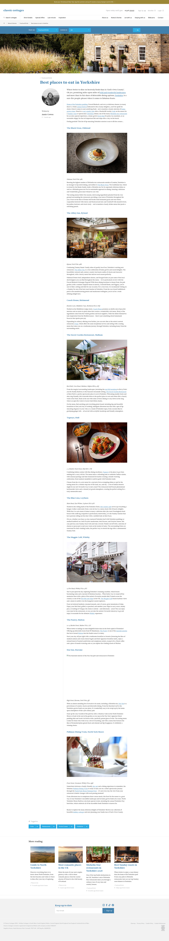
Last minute (52, 18)
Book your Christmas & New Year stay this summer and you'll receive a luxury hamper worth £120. (84, 2)
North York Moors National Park (86, 791)
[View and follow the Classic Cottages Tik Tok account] (109, 906)
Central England (54, 923)
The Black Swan (103, 185)
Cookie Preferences (159, 923)
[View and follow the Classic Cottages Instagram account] (104, 906)
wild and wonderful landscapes (113, 92)
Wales (48, 923)
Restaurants (48, 826)
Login (160, 10)
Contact (160, 18)
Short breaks (28, 18)
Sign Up (141, 10)
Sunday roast (72, 114)
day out (95, 786)
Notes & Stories (116, 18)
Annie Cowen (66, 826)
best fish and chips (87, 599)
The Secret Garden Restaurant (116, 392)
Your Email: (60, 911)
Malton (80, 633)
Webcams (151, 18)
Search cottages (11, 18)
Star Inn (121, 704)
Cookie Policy (149, 923)
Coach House (97, 309)
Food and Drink (43, 30)
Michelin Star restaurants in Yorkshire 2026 (94, 868)
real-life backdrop (111, 389)
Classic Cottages (9, 923)
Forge (76, 324)
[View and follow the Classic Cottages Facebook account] (106, 906)
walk (113, 111)
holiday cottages (78, 812)
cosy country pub (88, 111)
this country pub (105, 507)
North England (64, 923)
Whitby (92, 613)
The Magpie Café (106, 599)
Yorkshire (119, 95)
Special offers (40, 18)
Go (138, 30)
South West (33, 923)
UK (72, 30)
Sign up (109, 911)
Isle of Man (86, 923)
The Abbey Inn (79, 270)
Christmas (90, 114)
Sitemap (133, 923)
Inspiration (62, 18)
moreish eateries (121, 631)
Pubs (34, 826)
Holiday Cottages (24, 923)
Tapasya (106, 472)
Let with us (128, 18)
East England (72, 923)
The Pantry (104, 631)
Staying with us (140, 18)
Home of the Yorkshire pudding (77, 104)
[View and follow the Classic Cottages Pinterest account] (113, 906)
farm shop (101, 116)
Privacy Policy (140, 923)
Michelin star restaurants (118, 114)
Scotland (78, 923)
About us (105, 18)
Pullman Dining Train (80, 789)
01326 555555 (129, 10)
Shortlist (151, 10)
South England (41, 923)
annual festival (82, 107)
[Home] (4, 23)
